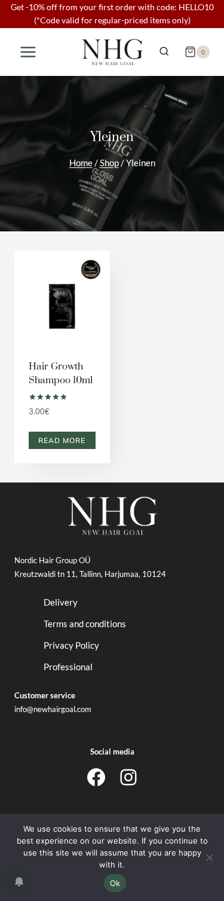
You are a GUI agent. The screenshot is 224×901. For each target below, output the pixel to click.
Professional (68, 666)
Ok (115, 883)
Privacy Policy (71, 645)
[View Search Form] (164, 51)
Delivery (61, 602)
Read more (61, 440)
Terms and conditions (85, 623)
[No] (209, 857)
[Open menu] (28, 51)
